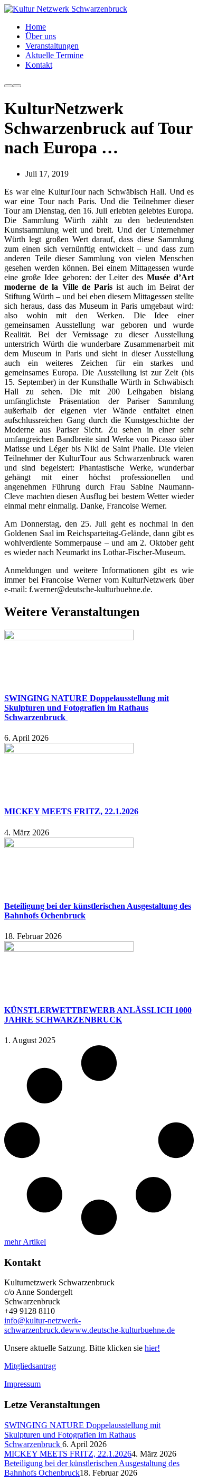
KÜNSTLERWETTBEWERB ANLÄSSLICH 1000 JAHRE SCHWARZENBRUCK (98, 1015)
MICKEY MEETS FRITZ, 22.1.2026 (71, 811)
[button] (25, 1241)
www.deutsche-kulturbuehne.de (122, 1329)
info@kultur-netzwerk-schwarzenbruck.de (42, 1325)
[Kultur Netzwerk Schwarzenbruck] (65, 8)
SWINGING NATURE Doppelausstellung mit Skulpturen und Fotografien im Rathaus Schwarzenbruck (86, 708)
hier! (152, 1347)
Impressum (22, 1383)
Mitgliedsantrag (30, 1365)
